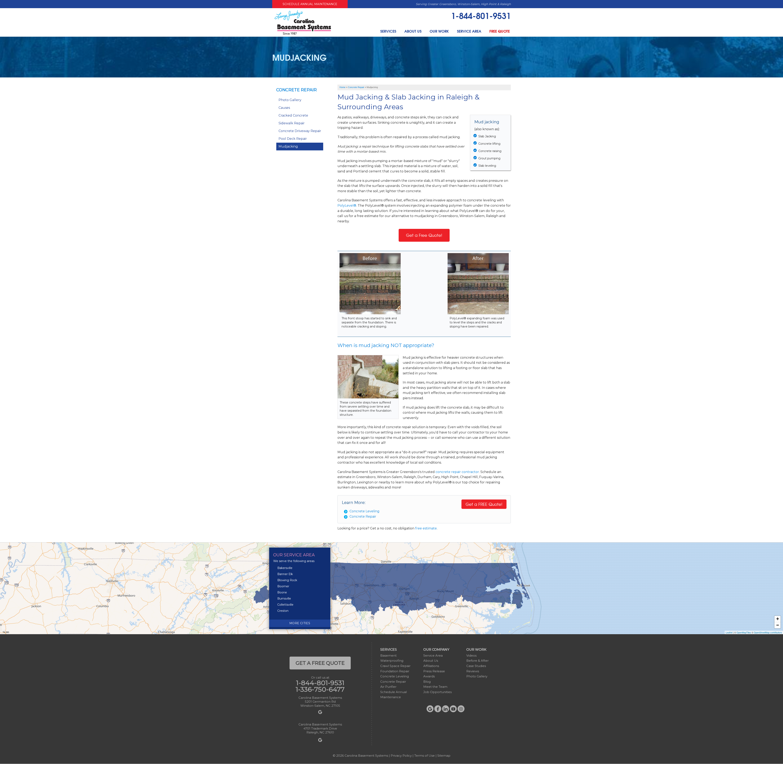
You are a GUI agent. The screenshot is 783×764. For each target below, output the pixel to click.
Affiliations (431, 666)
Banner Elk (285, 574)
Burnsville (284, 598)
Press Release (434, 671)
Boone (282, 592)
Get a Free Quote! (424, 235)
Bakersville (284, 568)
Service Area (469, 31)
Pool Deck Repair (293, 139)
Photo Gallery (290, 100)
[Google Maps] (430, 708)
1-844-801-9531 (481, 15)
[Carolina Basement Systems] (302, 22)
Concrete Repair (362, 516)
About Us (412, 31)
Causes (284, 108)
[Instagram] (461, 708)
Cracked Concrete (293, 115)
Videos (471, 655)
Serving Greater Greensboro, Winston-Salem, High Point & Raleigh (463, 4)
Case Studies (476, 666)
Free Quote (499, 31)
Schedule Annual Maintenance (310, 4)
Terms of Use (424, 755)
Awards (429, 676)
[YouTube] (453, 708)
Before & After (477, 661)
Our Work (439, 31)
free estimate (426, 528)
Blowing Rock (287, 580)
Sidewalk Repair (292, 123)
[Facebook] (437, 708)
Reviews (472, 671)
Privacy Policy (401, 755)
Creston (283, 611)
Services (388, 31)
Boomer (283, 586)
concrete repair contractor (457, 472)
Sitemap (443, 755)
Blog (427, 682)
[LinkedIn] (445, 708)
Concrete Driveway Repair (300, 131)
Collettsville (285, 604)
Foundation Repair (394, 671)
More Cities (299, 623)
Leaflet (729, 632)
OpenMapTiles (744, 632)
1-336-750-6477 (320, 689)
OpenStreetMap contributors (768, 632)
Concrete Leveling (364, 511)
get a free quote (320, 663)
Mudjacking (288, 146)
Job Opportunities (437, 692)
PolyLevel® (346, 205)
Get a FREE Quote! (484, 504)
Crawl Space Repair (395, 666)
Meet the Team (435, 687)
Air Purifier (388, 687)
